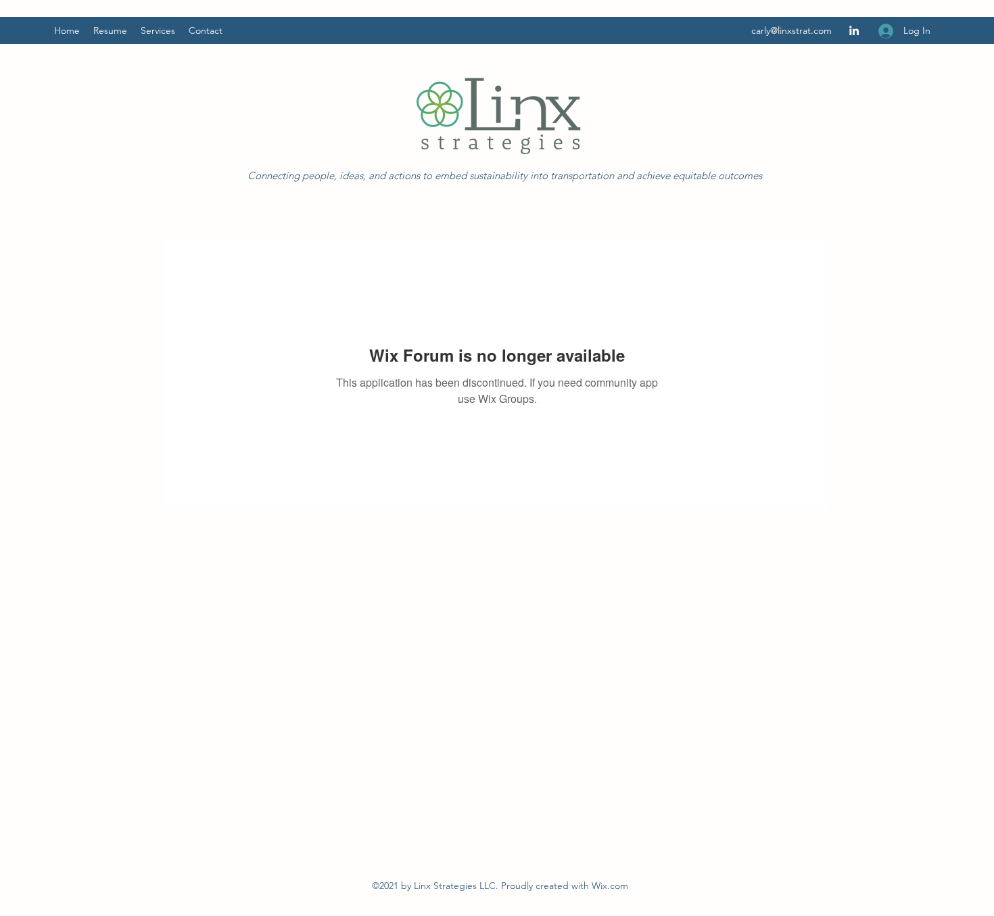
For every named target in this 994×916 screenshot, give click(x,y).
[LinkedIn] (854, 30)
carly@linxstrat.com (791, 30)
